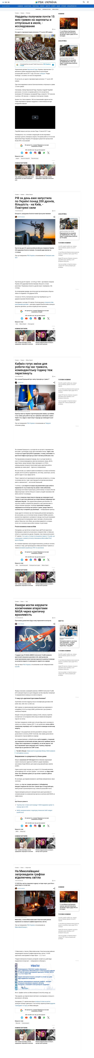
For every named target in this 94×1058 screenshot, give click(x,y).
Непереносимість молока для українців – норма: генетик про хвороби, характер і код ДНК (68, 643)
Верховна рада (34, 158)
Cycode (17, 666)
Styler (63, 6)
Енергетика (28, 867)
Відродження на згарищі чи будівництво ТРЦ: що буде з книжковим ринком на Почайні (68, 62)
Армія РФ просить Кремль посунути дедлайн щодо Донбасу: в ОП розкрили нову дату (67, 259)
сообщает (42, 73)
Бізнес (42, 6)
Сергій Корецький (24, 565)
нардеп (17, 158)
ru (8, 2)
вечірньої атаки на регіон (42, 1001)
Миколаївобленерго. (21, 927)
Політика (36, 6)
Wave (58, 6)
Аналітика (27, 6)
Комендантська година (34, 565)
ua (3, 2)
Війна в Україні (55, 9)
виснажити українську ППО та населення (31, 548)
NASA (17, 831)
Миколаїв (18, 1023)
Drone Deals (38, 9)
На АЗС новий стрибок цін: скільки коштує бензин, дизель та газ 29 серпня (67, 248)
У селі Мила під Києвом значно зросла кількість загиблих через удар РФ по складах (69, 33)
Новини (20, 6)
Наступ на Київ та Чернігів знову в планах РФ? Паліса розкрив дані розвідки (67, 265)
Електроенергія (25, 1023)
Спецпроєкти (71, 6)
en (6, 2)
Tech (27, 601)
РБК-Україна (31, 255)
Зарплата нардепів (25, 158)
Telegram (48, 423)
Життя (48, 6)
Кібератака (22, 831)
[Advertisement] (35, 269)
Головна (17, 13)
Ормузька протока (47, 9)
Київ (17, 324)
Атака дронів (31, 324)
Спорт (53, 6)
